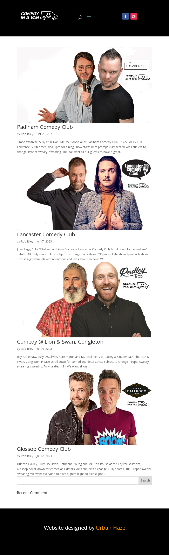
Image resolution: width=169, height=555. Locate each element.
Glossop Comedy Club (44, 448)
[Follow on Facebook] (125, 16)
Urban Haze (110, 527)
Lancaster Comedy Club (46, 234)
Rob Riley (27, 134)
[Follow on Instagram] (133, 16)
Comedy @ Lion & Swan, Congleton (60, 341)
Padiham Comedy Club (45, 127)
